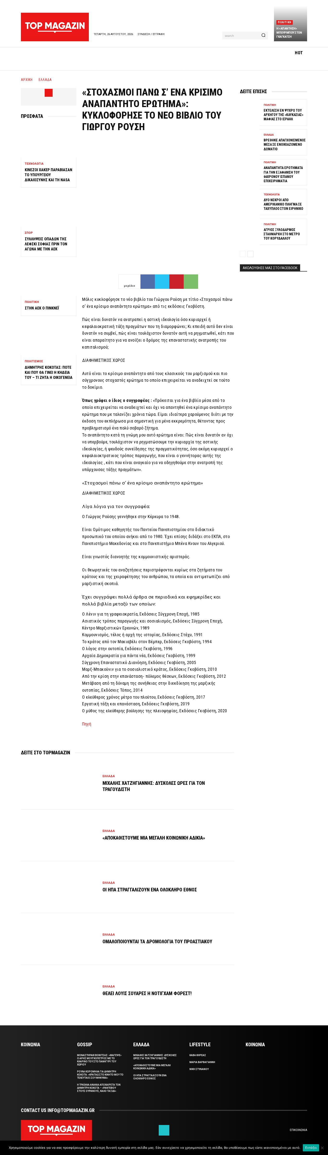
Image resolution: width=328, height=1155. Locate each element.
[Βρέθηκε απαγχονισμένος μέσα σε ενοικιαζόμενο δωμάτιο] (250, 142)
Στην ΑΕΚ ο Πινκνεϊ (42, 308)
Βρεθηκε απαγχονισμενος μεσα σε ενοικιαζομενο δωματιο (285, 144)
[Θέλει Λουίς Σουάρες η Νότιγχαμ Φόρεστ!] (59, 991)
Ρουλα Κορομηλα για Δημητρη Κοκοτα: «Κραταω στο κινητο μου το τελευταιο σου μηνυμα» (100, 1074)
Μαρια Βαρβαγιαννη (202, 1062)
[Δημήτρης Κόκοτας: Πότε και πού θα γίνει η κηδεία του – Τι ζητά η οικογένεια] (48, 338)
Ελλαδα (45, 80)
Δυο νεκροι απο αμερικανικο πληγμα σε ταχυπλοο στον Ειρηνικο (283, 204)
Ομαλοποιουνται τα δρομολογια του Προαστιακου (157, 941)
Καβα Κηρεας (197, 1055)
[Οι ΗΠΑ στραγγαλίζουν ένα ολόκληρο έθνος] (59, 887)
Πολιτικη (284, 22)
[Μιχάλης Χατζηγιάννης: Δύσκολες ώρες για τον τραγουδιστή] (59, 784)
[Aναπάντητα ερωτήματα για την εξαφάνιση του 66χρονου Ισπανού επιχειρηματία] (250, 172)
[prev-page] (243, 254)
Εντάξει (311, 1147)
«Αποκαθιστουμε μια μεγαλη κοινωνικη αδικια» (154, 838)
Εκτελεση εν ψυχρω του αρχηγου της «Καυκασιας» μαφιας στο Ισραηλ (283, 115)
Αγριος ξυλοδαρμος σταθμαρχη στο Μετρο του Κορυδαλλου (282, 234)
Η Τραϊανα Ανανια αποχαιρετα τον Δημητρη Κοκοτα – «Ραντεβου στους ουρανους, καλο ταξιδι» (99, 1087)
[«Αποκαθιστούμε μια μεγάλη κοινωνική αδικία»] (59, 835)
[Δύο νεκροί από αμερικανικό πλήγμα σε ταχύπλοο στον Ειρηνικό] (250, 202)
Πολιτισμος (34, 361)
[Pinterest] (176, 281)
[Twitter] (162, 281)
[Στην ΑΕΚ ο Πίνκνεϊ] (48, 279)
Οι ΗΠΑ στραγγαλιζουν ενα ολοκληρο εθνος (150, 890)
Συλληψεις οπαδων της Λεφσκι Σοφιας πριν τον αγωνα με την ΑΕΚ (46, 244)
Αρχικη (27, 80)
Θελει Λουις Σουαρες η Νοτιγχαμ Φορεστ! (147, 993)
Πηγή (86, 723)
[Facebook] (49, 93)
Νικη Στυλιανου (199, 1069)
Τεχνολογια (34, 163)
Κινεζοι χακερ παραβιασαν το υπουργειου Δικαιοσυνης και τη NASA (48, 175)
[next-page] (251, 254)
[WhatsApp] (191, 281)
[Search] (263, 35)
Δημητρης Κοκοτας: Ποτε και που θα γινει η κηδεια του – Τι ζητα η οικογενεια (49, 372)
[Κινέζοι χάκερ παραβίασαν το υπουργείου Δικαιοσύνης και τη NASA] (48, 140)
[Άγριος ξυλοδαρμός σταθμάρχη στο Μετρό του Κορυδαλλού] (250, 232)
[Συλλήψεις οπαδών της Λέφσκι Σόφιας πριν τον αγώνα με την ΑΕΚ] (48, 210)
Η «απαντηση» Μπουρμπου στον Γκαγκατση (289, 32)
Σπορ (29, 232)
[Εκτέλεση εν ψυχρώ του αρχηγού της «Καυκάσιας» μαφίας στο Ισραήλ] (250, 112)
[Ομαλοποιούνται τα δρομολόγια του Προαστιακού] (59, 939)
